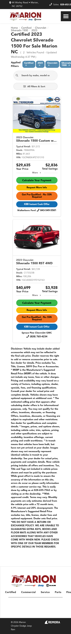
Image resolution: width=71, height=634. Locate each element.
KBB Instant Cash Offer (37, 204)
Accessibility (55, 614)
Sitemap (27, 614)
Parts (58, 592)
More (35, 173)
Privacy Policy (40, 614)
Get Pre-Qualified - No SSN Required (37, 196)
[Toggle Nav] (66, 16)
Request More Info (37, 187)
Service (45, 592)
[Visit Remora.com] (52, 623)
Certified (10, 592)
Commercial (28, 592)
